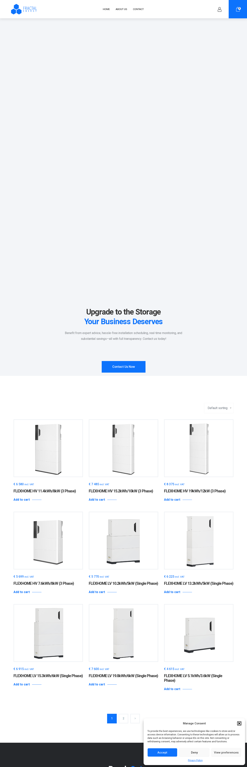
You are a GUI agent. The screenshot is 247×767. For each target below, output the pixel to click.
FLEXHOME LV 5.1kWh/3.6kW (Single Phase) (193, 678)
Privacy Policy (195, 760)
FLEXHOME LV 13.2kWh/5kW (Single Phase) (198, 583)
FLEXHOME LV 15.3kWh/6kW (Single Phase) (48, 676)
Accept (162, 752)
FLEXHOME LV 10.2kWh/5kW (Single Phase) (123, 583)
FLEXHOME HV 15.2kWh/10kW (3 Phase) (121, 491)
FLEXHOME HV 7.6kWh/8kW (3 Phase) (44, 583)
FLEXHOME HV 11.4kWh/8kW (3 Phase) (45, 491)
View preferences (226, 752)
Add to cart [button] (22, 499)
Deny (194, 752)
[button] (239, 723)
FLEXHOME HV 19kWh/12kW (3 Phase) (195, 491)
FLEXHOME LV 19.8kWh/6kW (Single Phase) (123, 676)
